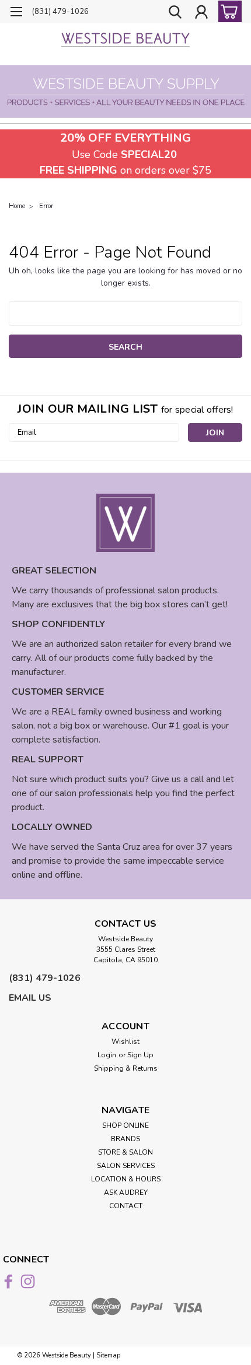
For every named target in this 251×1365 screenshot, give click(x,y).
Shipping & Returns (126, 1068)
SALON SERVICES (126, 1165)
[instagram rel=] (27, 1281)
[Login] (201, 13)
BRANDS (125, 1139)
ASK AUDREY (126, 1192)
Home (17, 206)
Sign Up (140, 1055)
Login (106, 1055)
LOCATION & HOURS (126, 1179)
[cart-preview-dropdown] (227, 11)
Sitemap (108, 1355)
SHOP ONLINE (125, 1125)
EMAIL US (30, 997)
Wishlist (125, 1041)
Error (46, 206)
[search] (175, 13)
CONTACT (125, 1206)
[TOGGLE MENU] (16, 13)
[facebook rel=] (8, 1281)
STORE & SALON (125, 1152)
